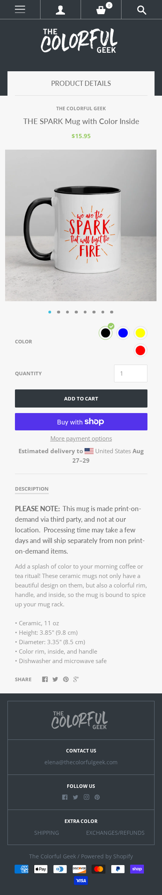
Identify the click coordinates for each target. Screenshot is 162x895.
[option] (80, 225)
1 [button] (50, 312)
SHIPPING (46, 832)
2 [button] (58, 312)
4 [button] (76, 312)
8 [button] (111, 312)
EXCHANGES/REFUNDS (115, 832)
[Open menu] (20, 9)
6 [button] (94, 312)
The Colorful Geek (81, 108)
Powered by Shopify (107, 856)
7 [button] (103, 312)
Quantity (28, 373)
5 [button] (85, 312)
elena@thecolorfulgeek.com (81, 762)
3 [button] (67, 312)
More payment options (81, 438)
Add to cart (81, 398)
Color (23, 341)
